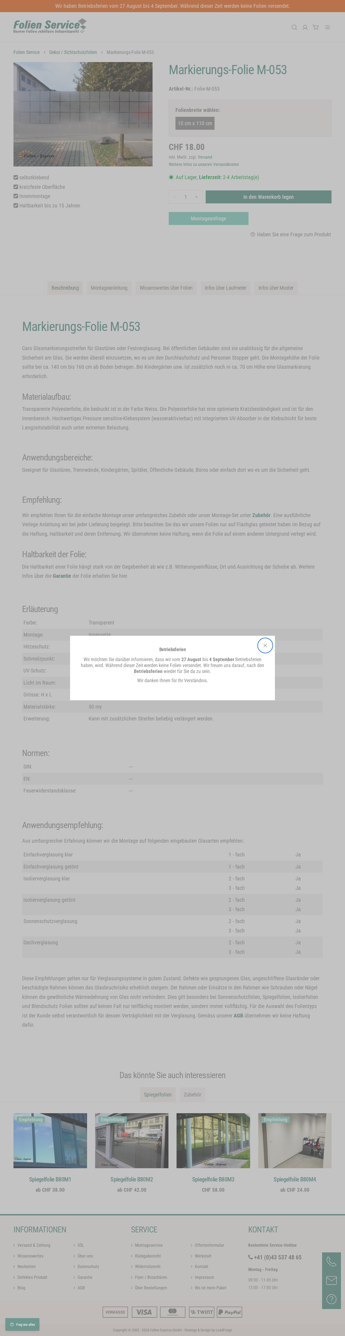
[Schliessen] (265, 645)
